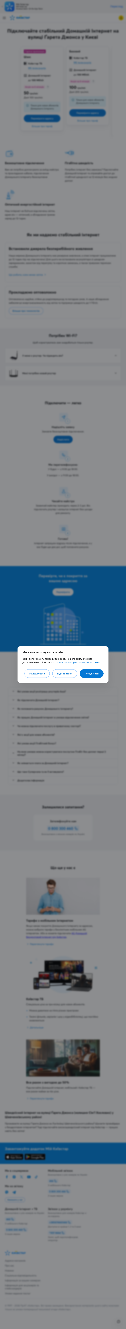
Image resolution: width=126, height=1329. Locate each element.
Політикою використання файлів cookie (77, 662)
